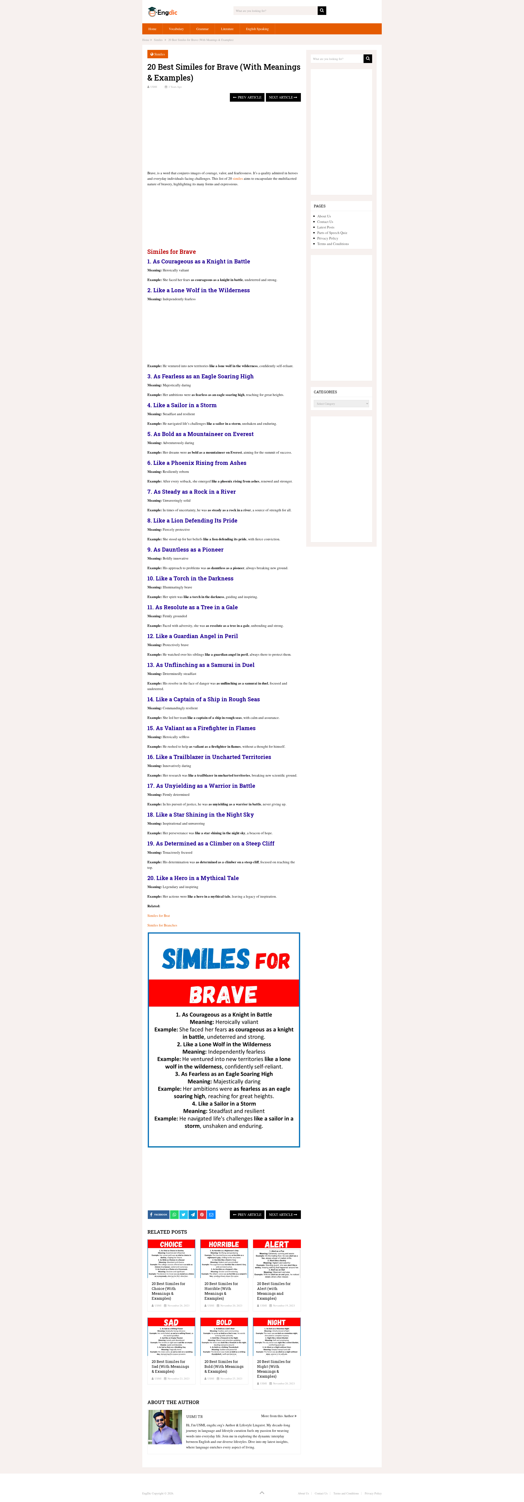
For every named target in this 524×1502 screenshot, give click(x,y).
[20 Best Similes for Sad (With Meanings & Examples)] (171, 1337)
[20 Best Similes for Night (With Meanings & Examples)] (277, 1337)
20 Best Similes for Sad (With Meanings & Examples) (170, 1366)
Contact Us (325, 221)
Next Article (281, 97)
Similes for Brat (158, 915)
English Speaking (257, 29)
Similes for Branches (162, 925)
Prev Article (249, 97)
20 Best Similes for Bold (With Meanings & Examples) (224, 1366)
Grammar (202, 29)
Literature (227, 29)
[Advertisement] (224, 136)
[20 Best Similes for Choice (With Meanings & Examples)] (171, 1258)
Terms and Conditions (333, 243)
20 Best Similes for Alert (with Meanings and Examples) (274, 1291)
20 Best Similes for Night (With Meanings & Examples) (274, 1369)
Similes (159, 54)
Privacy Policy (327, 238)
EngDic (146, 1493)
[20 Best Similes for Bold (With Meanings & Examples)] (224, 1337)
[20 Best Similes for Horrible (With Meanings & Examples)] (224, 1258)
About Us (324, 216)
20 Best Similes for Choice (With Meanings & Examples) (168, 1291)
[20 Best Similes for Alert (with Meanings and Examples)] (277, 1258)
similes (238, 178)
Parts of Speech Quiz (332, 232)
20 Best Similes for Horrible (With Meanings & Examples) (221, 1291)
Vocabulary (176, 29)
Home (152, 29)
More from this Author (278, 1415)
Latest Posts (325, 227)
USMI (153, 87)
